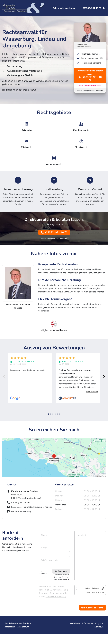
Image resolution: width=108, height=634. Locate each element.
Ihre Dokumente (43, 572)
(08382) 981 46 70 (92, 8)
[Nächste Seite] (104, 376)
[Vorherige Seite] (4, 376)
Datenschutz (23, 626)
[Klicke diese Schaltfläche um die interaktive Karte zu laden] (54, 457)
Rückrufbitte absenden (92, 607)
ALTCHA (101, 592)
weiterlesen (92, 391)
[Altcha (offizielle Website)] (102, 589)
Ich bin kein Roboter (89, 588)
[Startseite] (23, 8)
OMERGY (99, 626)
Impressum (9, 626)
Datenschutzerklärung (56, 596)
